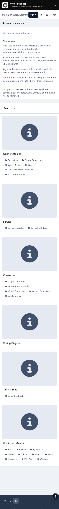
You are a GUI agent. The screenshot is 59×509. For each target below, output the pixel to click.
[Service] (29, 201)
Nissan (11, 454)
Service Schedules (16, 228)
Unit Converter (14, 296)
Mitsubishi (12, 459)
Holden (22, 449)
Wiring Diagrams (13, 343)
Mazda (50, 454)
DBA (29, 165)
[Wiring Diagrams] (29, 322)
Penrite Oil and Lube (34, 160)
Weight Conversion (16, 291)
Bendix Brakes (14, 165)
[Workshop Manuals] (29, 422)
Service (7, 221)
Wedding (44, 459)
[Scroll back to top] (55, 496)
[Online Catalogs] (29, 133)
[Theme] (54, 15)
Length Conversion (16, 281)
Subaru (24, 454)
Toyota (37, 454)
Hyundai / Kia (38, 449)
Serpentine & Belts (16, 396)
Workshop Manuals (14, 443)
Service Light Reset (39, 228)
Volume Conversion (41, 291)
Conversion (9, 275)
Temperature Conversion (19, 286)
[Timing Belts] (29, 368)
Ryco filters (13, 160)
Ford (10, 449)
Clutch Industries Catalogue (20, 169)
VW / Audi (28, 459)
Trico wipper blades (16, 174)
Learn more (6, 5)
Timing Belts (10, 389)
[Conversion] (29, 254)
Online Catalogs (12, 153)
